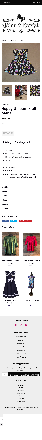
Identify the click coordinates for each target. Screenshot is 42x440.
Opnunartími (21, 393)
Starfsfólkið (21, 390)
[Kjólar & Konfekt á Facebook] (16, 325)
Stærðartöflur (21, 401)
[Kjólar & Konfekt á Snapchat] (26, 325)
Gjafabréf (21, 398)
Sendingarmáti (23, 142)
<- (1, 415)
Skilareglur (21, 396)
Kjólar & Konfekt (27, 407)
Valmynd (7, 3)
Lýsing (7, 142)
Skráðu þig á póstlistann (24, 374)
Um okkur (21, 388)
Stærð (4, 123)
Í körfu (38, 3)
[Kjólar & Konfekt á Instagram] (21, 325)
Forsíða (4, 40)
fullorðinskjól (17, 157)
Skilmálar (21, 385)
